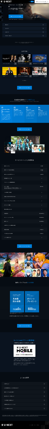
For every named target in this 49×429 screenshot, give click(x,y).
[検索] (29, 1)
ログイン (32, 1)
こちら (22, 19)
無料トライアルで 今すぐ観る (41, 1)
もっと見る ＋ (24, 80)
